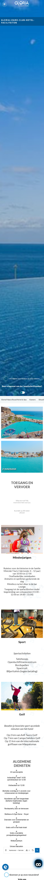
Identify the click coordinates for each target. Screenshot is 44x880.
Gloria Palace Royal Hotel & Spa (14, 400)
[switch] (22, 392)
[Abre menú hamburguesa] (4, 4)
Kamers (32, 400)
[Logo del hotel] (21, 3)
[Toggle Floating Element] (5, 867)
